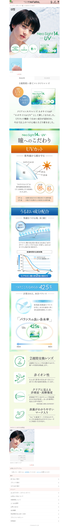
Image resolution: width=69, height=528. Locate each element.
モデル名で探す (15, 486)
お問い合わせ (14, 507)
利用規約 (13, 521)
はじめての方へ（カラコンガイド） (21, 492)
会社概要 (13, 510)
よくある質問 (14, 503)
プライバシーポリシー (17, 517)
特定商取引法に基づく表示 (18, 514)
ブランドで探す (15, 482)
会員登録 (27, 472)
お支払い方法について (17, 496)
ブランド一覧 (19, 5)
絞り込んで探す (15, 479)
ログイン (39, 472)
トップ (12, 5)
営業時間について (16, 499)
